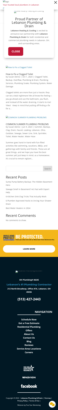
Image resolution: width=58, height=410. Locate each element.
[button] (55, 2)
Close (16, 51)
